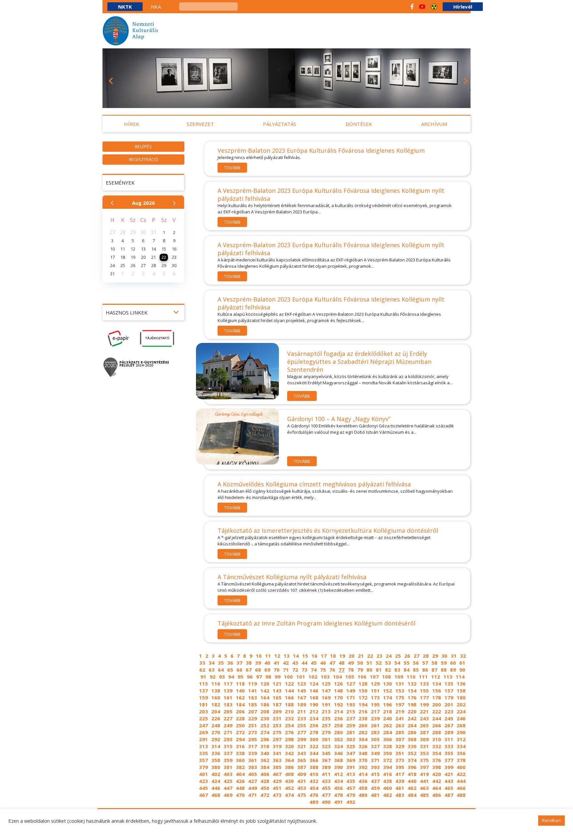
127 (350, 683)
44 (304, 662)
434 (338, 781)
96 (250, 676)
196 (387, 704)
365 (301, 760)
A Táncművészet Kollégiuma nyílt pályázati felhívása (292, 577)
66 (239, 669)
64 (221, 669)
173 (375, 697)
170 (338, 697)
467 (203, 795)
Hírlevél (462, 6)
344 (313, 753)
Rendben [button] (551, 820)
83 (397, 669)
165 (277, 697)
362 (264, 760)
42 (286, 662)
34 (212, 662)
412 (338, 774)
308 (412, 739)
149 (350, 690)
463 (424, 788)
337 (227, 753)
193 (350, 704)
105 (349, 676)
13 (286, 655)
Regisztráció (143, 159)
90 (462, 669)
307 (399, 739)
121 (277, 683)
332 (436, 746)
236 (338, 718)
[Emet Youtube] (422, 6)
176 (412, 697)
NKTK (125, 6)
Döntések (359, 124)
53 (388, 662)
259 (350, 725)
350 (387, 753)
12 (277, 655)
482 (387, 795)
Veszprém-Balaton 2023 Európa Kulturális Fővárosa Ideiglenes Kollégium (321, 150)
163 (252, 697)
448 (240, 788)
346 (338, 753)
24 (389, 655)
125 (326, 683)
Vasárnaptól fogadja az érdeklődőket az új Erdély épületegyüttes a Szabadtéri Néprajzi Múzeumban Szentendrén (359, 361)
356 (461, 753)
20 (351, 655)
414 (362, 774)
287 (424, 732)
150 (362, 690)
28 (426, 655)
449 (252, 788)
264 (412, 725)
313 (203, 746)
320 (289, 746)
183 (227, 704)
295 (252, 739)
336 (215, 753)
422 (461, 774)
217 (375, 711)
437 (375, 781)
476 (313, 795)
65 (230, 669)
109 (398, 676)
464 (436, 788)
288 (436, 732)
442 (436, 781)
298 (289, 739)
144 (289, 690)
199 (424, 704)
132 (412, 683)
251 (252, 725)
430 (289, 781)
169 (326, 697)
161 (227, 697)
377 (448, 760)
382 (240, 767)
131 (399, 683)
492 (350, 802)
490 (326, 802)
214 (338, 711)
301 (326, 739)
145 (301, 690)
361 (252, 760)
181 (203, 704)
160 (215, 697)
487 (448, 795)
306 (387, 739)
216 (362, 711)
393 (375, 767)
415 (375, 774)
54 (397, 662)
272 (240, 732)
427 (252, 781)
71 (286, 669)
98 (268, 676)
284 (387, 732)
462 (412, 788)
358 (215, 760)
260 (362, 725)
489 (313, 802)
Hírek (131, 124)
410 (313, 774)
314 (215, 746)
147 (326, 690)
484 (412, 795)
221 (424, 711)
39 (258, 662)
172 (362, 697)
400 (461, 767)
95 (240, 676)
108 (386, 676)
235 (326, 718)
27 (416, 655)
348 (362, 753)
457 (350, 788)
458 (362, 788)
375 (424, 760)
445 (203, 788)
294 (240, 739)
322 (313, 746)
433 (326, 781)
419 (424, 774)
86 (425, 669)
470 (240, 795)
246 (461, 718)
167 (301, 697)
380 (215, 767)
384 (264, 767)
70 (277, 669)
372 (387, 760)
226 (215, 718)
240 (387, 718)
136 (461, 683)
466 (461, 788)
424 (215, 781)
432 (313, 781)
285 (399, 732)
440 (412, 781)
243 (424, 718)
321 (301, 746)
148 (338, 690)
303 (350, 739)
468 (215, 795)
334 (461, 746)
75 (323, 669)
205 (227, 711)
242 (412, 718)
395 (399, 767)
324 (338, 746)
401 (203, 774)
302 (338, 739)
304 (362, 739)
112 (435, 676)
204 (215, 711)
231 (277, 718)
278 (313, 732)
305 (375, 739)
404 (240, 774)
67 (249, 669)
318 (264, 746)
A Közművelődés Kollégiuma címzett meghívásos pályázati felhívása (314, 484)
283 (375, 732)
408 (289, 774)
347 (350, 753)
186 (264, 704)
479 (350, 795)
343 (301, 753)
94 (231, 676)
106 (361, 676)
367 (326, 760)
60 (453, 662)
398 (436, 767)
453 (301, 788)
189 (301, 704)
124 (313, 683)
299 (301, 739)
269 (203, 732)
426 (240, 781)
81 (379, 669)
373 (399, 760)
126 (338, 683)
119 (252, 683)
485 (424, 795)
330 (412, 746)
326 (362, 746)
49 (351, 662)
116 (215, 683)
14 (296, 655)
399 (448, 767)
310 (436, 739)
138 (215, 690)
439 (399, 781)
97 (259, 676)
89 (453, 669)
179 (448, 697)
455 (326, 788)
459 (375, 788)
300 (313, 739)
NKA (156, 6)
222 (436, 711)
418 (412, 774)
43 (295, 662)
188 (289, 704)
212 (313, 711)
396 (412, 767)
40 (267, 662)
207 (252, 711)
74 (314, 669)
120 (264, 683)
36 (230, 662)
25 (398, 655)
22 (370, 655)
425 (227, 781)
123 (301, 683)
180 (461, 697)
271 (227, 732)
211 (301, 711)
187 (277, 704)
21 (361, 655)
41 (277, 662)
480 (362, 795)
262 (387, 725)
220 (412, 711)
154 (412, 690)
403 (227, 774)
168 (313, 697)
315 (227, 746)
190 (313, 704)
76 (332, 669)
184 (240, 704)
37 (239, 662)
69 (267, 669)
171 (350, 697)
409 (301, 774)
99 (278, 676)
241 (399, 718)
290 (461, 732)
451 (277, 788)
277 (301, 732)
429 (277, 781)
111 (423, 676)
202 (461, 704)
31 (454, 655)
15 (305, 655)
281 (350, 732)
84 (407, 669)
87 (434, 669)
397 (424, 767)
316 (240, 746)
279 (326, 732)
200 (436, 704)
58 (434, 662)
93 (222, 676)
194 (362, 704)
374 (412, 760)
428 (264, 781)
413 (350, 774)
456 (338, 788)
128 (362, 683)
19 (342, 655)
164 (264, 697)
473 (277, 795)
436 (362, 781)
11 (268, 655)
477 (326, 795)
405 (252, 774)
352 (412, 753)
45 (314, 662)
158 (461, 690)
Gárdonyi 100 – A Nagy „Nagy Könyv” (338, 419)
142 (264, 690)
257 (326, 725)
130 (387, 683)
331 (424, 746)
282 (362, 732)
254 (289, 725)
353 (424, 753)
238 (362, 718)
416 (387, 774)
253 (277, 725)
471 (252, 795)
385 (277, 767)
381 (227, 767)
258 (338, 725)
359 (227, 760)
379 (203, 767)
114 (460, 676)
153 (399, 690)
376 (436, 760)
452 (289, 788)
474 (289, 795)
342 (289, 753)
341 (277, 753)
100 (288, 676)
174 (387, 697)
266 (436, 725)
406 (264, 774)
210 (289, 711)
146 (313, 690)
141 (252, 690)
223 (448, 711)
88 (444, 669)
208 (264, 711)
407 (277, 774)
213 (326, 711)
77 (342, 669)
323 (326, 746)
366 (313, 760)
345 (326, 753)
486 (436, 795)
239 (375, 718)
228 (240, 718)
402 (215, 774)
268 (461, 725)
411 (326, 774)
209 (277, 711)
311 (448, 739)
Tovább (232, 168)
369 (350, 760)
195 (375, 704)
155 (424, 690)
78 (351, 669)
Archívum (434, 124)
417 (399, 774)
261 (375, 725)
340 (264, 753)
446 (215, 788)
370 (362, 760)
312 (461, 739)
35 (221, 662)
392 (362, 767)
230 (264, 718)
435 (350, 781)
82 (388, 669)
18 (333, 655)
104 (337, 676)
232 (289, 718)
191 (326, 704)
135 (448, 683)
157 (448, 690)
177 (424, 697)
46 (323, 662)
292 (215, 739)
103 (325, 676)
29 (435, 655)
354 (436, 753)
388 (313, 767)
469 (227, 795)
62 (202, 669)
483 (399, 795)
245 (448, 718)
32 (463, 655)
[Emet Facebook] (412, 6)
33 (202, 662)
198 (412, 704)
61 (462, 662)
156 (436, 690)
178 (436, 697)
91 (203, 676)
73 (304, 669)
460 (387, 788)
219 (399, 711)
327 (375, 746)
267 (448, 725)
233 (301, 718)
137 (203, 690)
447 (227, 788)
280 (338, 732)
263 (399, 725)
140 (240, 690)
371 (375, 760)
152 (387, 690)
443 (448, 781)
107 (374, 676)
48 (342, 662)
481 (375, 795)
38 (249, 662)
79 (360, 669)
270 (215, 732)
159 (203, 697)
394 (387, 767)
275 (277, 732)
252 (264, 725)
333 (448, 746)
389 (326, 767)
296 (264, 739)
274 (264, 732)
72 (295, 669)
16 (314, 655)
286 (412, 732)
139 (227, 690)
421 (448, 774)
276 (289, 732)
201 (448, 704)
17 (324, 655)
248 (215, 725)
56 (416, 662)
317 (252, 746)
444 (461, 781)
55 (407, 662)
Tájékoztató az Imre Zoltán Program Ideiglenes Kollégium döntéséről (316, 623)
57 (425, 662)
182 (215, 704)
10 (259, 655)
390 (338, 767)
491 (338, 802)
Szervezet (200, 124)
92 (213, 676)
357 (203, 760)
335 (203, 753)
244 (436, 718)
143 (277, 690)
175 (399, 697)
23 (379, 655)
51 (369, 662)
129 (375, 683)
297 (277, 739)
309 (424, 739)
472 (264, 795)
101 (300, 676)
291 (203, 739)
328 (387, 746)
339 (252, 753)
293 (227, 739)
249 (227, 725)
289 (448, 732)
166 (289, 697)
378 (461, 760)
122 (289, 683)
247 (203, 725)
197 (399, 704)
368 (338, 760)
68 (258, 669)
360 (240, 760)
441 (424, 781)
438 (387, 781)
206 (240, 711)
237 (350, 718)
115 (203, 683)
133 (424, 683)
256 (313, 725)
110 (411, 676)
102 (312, 676)
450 (264, 788)
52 (379, 662)
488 (461, 795)
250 (240, 725)
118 (240, 683)
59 (444, 662)
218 (387, 711)
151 (375, 690)
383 (252, 767)
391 (350, 767)
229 (252, 718)
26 (407, 655)
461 (399, 788)
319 (277, 746)
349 (375, 753)
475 (301, 795)
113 (447, 676)
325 (350, 746)
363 (277, 760)
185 (252, 704)
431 (301, 781)
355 (448, 753)
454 (313, 788)
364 (289, 760)
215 (350, 711)
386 (289, 767)
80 (369, 669)
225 (203, 718)
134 (436, 683)
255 (301, 725)
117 (227, 683)
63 (212, 669)
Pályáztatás (279, 124)
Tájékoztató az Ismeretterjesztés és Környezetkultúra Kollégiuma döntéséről (328, 530)
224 (461, 711)
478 (338, 795)
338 (240, 753)
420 (436, 774)
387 (301, 767)
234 (313, 718)
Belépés (143, 146)
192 (338, 704)
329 (399, 746)
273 (252, 732)
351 (399, 753)
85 (416, 669)
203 (203, 711)
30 (444, 655)
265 (424, 725)
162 (240, 697)
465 (448, 788)
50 (360, 662)
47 (332, 662)
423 (203, 781)
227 (227, 718)
